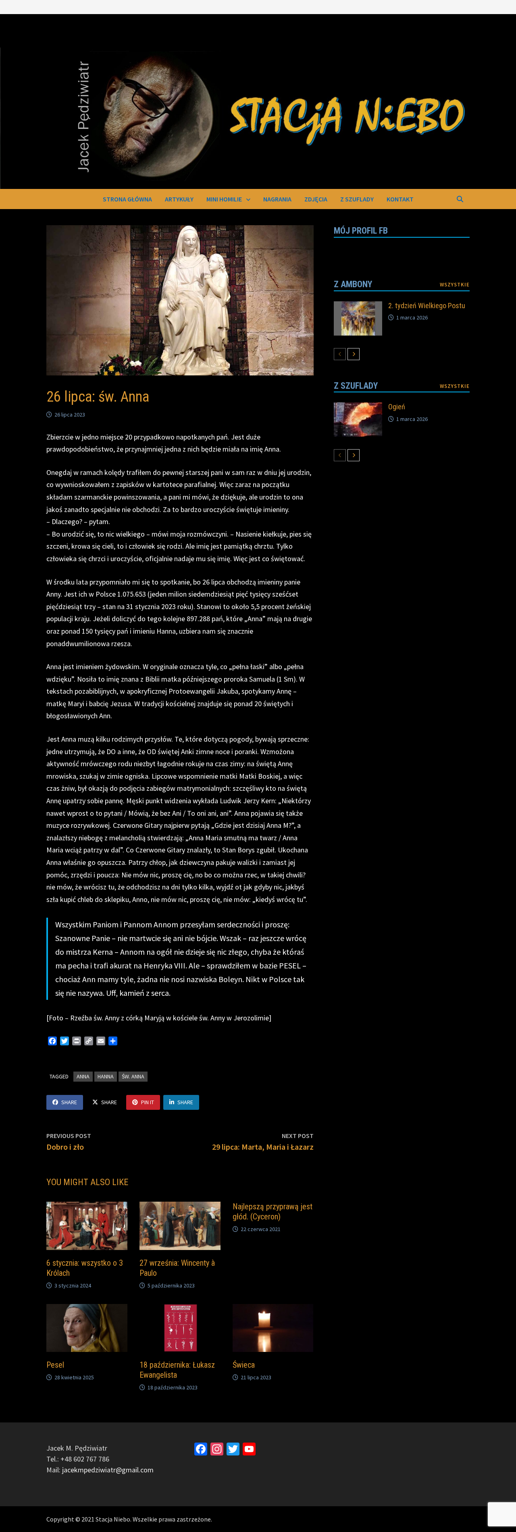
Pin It (147, 1102)
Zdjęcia (315, 199)
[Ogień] (358, 408)
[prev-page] (340, 354)
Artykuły (179, 199)
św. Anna (133, 1076)
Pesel (55, 1365)
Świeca (244, 1365)
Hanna (106, 1076)
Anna (83, 1076)
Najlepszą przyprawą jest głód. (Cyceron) (272, 1211)
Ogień (396, 406)
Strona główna (127, 199)
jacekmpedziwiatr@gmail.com (108, 1469)
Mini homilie (224, 199)
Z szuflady (357, 199)
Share (69, 1102)
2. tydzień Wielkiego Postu (426, 305)
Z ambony (353, 284)
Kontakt (400, 199)
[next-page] (353, 354)
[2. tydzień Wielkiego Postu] (358, 306)
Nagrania (277, 199)
